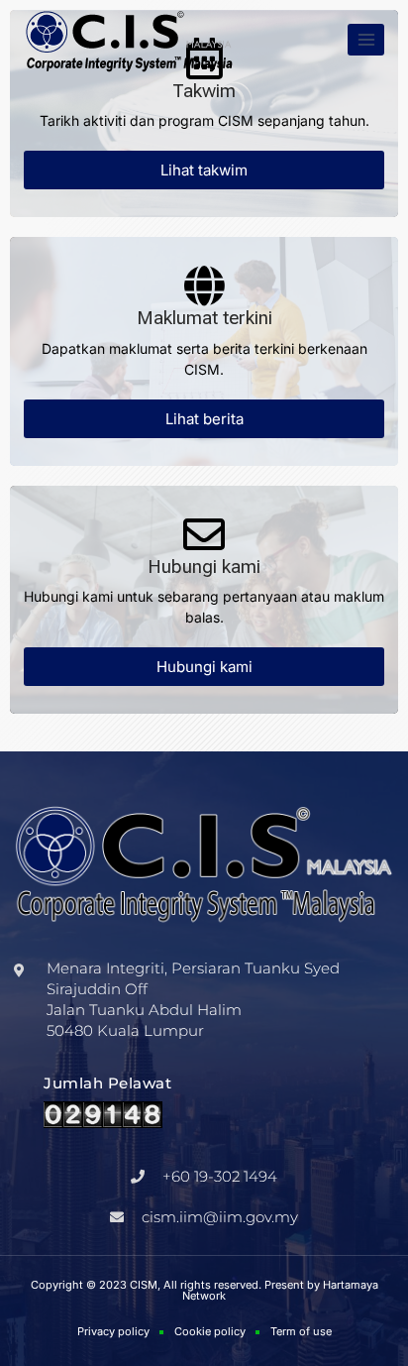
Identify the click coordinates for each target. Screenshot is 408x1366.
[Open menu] (366, 39)
